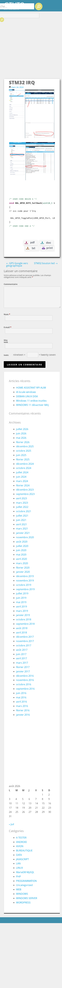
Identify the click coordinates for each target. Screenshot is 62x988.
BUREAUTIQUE (24, 850)
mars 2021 (22, 528)
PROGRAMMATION (26, 881)
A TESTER (21, 837)
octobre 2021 (23, 511)
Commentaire (8, 284)
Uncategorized (24, 885)
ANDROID (21, 842)
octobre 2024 (23, 468)
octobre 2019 (23, 585)
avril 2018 (21, 632)
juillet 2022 (22, 507)
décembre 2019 (25, 576)
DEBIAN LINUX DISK (27, 396)
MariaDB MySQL (25, 872)
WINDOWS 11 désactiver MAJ (32, 405)
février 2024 (22, 485)
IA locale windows (26, 392)
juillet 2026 (22, 429)
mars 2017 (22, 662)
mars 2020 (22, 563)
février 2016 (22, 710)
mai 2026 (21, 437)
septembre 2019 (25, 589)
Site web (6, 341)
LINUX (19, 867)
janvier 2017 (23, 671)
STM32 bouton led (46, 263)
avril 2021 (21, 524)
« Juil (11, 824)
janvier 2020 (23, 571)
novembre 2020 (25, 537)
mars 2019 (22, 611)
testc (6, 355)
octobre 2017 (23, 645)
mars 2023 (22, 502)
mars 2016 (22, 706)
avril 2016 (21, 701)
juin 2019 (21, 597)
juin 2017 (21, 654)
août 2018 (21, 628)
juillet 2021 (22, 515)
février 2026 (22, 442)
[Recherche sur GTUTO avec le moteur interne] (38, 6)
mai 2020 (21, 554)
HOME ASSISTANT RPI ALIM (31, 387)
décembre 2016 (25, 675)
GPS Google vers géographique (17, 264)
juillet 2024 (22, 472)
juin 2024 (21, 476)
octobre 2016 (23, 684)
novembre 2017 (25, 641)
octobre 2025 (23, 450)
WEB (18, 889)
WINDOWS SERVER (26, 898)
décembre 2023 (25, 489)
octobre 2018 (23, 619)
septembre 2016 (25, 688)
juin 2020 (21, 550)
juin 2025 (21, 455)
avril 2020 (21, 559)
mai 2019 (21, 602)
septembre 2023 (25, 494)
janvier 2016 (23, 714)
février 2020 (22, 567)
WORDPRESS (23, 902)
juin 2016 (21, 693)
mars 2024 (22, 481)
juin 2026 (21, 433)
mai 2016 (21, 697)
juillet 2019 (22, 593)
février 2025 (22, 459)
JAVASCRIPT (22, 859)
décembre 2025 (25, 446)
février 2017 (22, 667)
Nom (7, 314)
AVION (19, 846)
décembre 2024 (25, 463)
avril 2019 (21, 606)
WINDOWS (22, 893)
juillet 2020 (22, 546)
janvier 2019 (23, 615)
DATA (19, 855)
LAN (18, 863)
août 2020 (21, 541)
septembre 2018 (25, 623)
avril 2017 (21, 658)
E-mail (7, 327)
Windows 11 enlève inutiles (31, 400)
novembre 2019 (25, 580)
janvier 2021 (23, 533)
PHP (18, 876)
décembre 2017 (25, 636)
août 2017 (21, 649)
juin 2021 (21, 520)
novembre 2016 (25, 680)
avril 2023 (21, 498)
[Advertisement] (31, 46)
